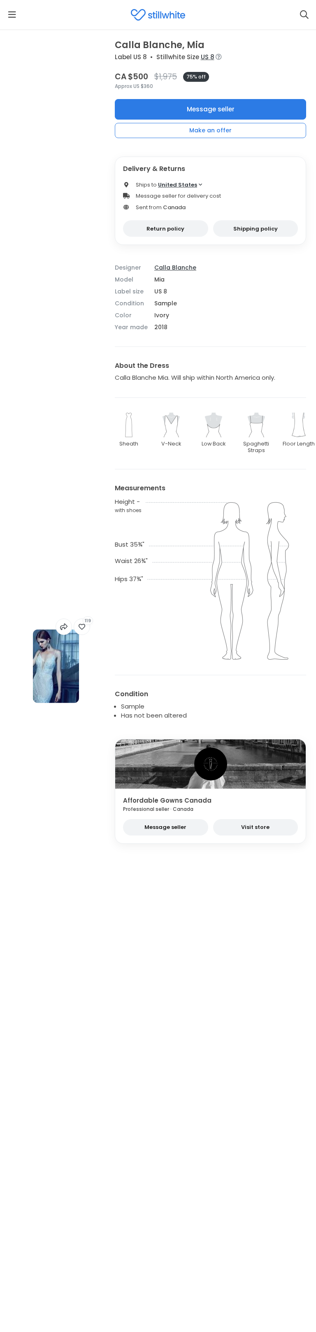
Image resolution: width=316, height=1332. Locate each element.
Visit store (255, 827)
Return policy (165, 229)
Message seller (211, 109)
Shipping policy (255, 229)
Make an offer (210, 130)
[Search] (304, 15)
